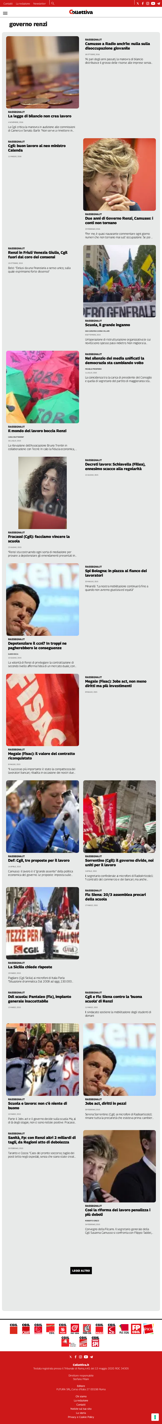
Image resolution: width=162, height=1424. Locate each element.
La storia (81, 1412)
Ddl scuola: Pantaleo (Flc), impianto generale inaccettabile (39, 998)
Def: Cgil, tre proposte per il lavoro (39, 860)
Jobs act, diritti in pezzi (105, 1103)
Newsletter (39, 3)
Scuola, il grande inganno (107, 325)
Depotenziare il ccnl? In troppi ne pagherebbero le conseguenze (37, 645)
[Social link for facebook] (142, 3)
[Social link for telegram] (158, 3)
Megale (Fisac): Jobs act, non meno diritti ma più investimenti (115, 683)
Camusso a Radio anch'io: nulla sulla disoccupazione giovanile (117, 45)
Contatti (8, 3)
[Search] (52, 4)
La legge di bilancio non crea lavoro (39, 116)
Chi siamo (81, 1396)
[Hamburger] (5, 13)
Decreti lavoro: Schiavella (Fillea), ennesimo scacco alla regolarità (115, 466)
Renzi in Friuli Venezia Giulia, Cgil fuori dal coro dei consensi (37, 254)
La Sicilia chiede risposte (30, 967)
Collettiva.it (81, 1364)
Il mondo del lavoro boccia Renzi (37, 431)
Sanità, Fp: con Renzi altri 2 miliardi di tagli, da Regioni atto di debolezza (42, 1139)
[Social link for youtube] (153, 3)
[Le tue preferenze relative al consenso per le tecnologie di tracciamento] (155, 1417)
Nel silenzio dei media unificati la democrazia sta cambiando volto (114, 360)
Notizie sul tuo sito (81, 1408)
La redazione (23, 3)
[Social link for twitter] (137, 3)
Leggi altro (81, 1270)
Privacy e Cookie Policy (81, 1416)
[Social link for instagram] (147, 3)
